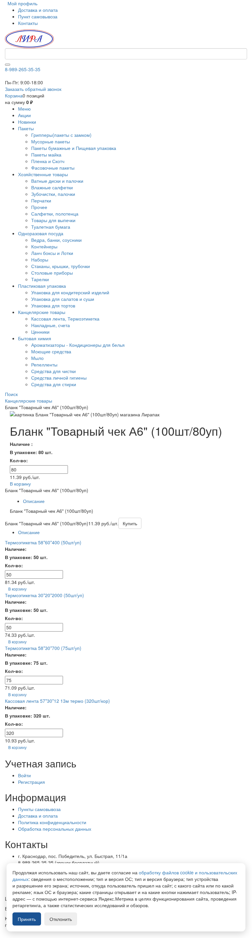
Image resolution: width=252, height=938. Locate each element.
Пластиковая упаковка (42, 285)
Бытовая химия (34, 338)
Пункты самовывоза (39, 809)
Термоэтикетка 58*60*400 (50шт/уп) (43, 542)
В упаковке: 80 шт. (31, 452)
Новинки (27, 121)
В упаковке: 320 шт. (27, 715)
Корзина (14, 95)
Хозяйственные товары (43, 174)
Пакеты (26, 128)
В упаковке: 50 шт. (26, 557)
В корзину (20, 483)
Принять (27, 919)
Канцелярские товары (41, 312)
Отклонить (61, 919)
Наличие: (16, 549)
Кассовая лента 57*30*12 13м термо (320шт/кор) (57, 701)
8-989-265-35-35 (22, 69)
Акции (24, 115)
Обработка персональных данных (54, 828)
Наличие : (21, 444)
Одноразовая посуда (40, 233)
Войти (24, 775)
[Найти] (7, 65)
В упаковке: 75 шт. (26, 662)
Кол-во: (19, 460)
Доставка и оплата (38, 10)
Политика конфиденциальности (52, 822)
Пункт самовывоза (37, 16)
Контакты (28, 23)
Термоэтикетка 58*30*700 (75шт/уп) (43, 648)
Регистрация (31, 782)
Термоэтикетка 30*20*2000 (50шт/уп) (44, 595)
